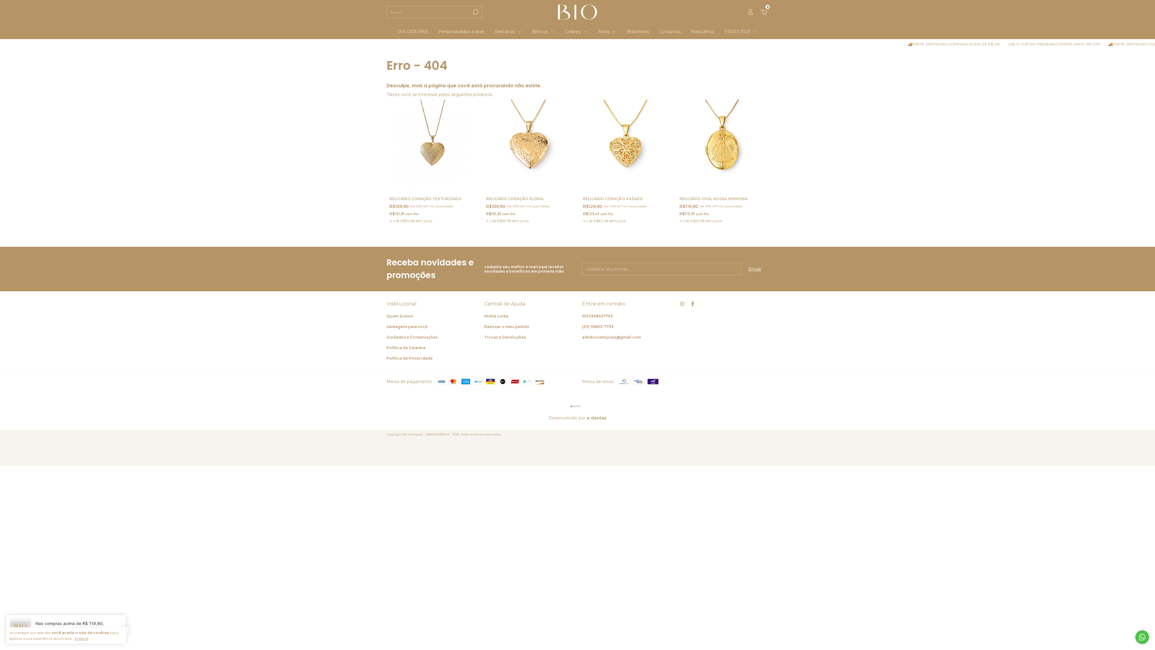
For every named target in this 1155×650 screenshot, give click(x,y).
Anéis (603, 31)
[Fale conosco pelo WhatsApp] (1142, 637)
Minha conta (496, 316)
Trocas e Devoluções (505, 337)
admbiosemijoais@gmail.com (611, 337)
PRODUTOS (737, 31)
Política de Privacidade (410, 358)
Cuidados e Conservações (412, 337)
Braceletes (638, 31)
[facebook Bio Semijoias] (692, 304)
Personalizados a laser (462, 31)
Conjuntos (670, 31)
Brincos (540, 31)
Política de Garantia (406, 347)
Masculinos (702, 31)
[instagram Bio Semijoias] (682, 304)
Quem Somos (400, 316)
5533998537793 (597, 316)
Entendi (81, 638)
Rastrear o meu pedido (506, 326)
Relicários (505, 31)
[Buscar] (475, 12)
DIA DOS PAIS (413, 31)
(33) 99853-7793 (598, 326)
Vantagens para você (407, 326)
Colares (573, 31)
